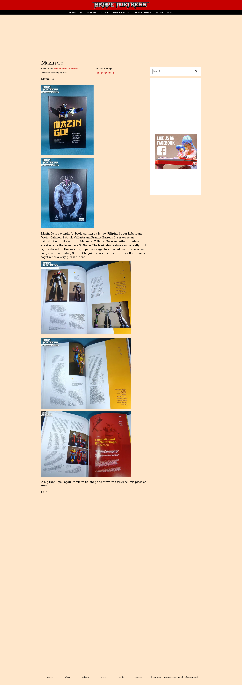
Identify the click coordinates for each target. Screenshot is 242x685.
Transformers (142, 12)
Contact (138, 677)
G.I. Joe (104, 12)
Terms (103, 677)
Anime (159, 12)
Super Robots (121, 12)
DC (81, 12)
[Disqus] (93, 553)
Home (72, 12)
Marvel (91, 12)
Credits (121, 677)
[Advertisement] (121, 35)
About (67, 677)
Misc (170, 12)
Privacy (85, 677)
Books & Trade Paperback (66, 68)
